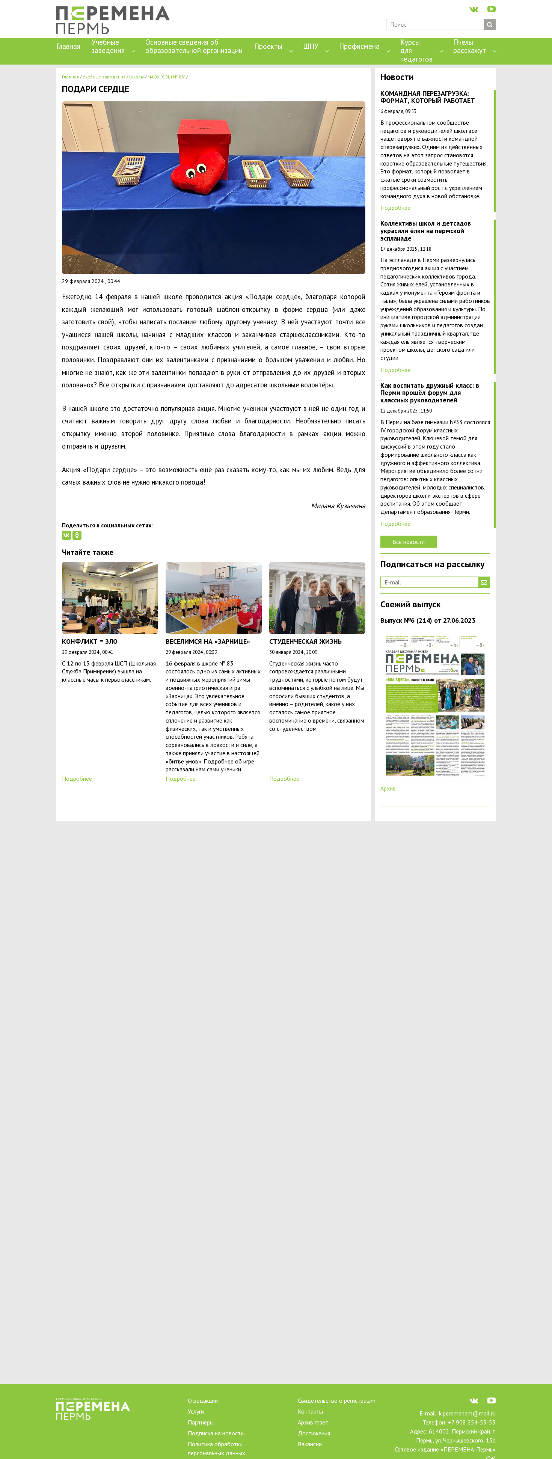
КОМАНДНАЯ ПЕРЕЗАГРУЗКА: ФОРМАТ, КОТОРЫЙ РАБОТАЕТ (427, 97)
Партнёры (201, 1422)
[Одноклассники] (76, 535)
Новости (397, 77)
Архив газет (313, 1422)
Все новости (408, 541)
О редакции (203, 1400)
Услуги (196, 1411)
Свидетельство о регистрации (337, 1400)
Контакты (310, 1411)
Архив (388, 788)
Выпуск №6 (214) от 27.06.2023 (427, 621)
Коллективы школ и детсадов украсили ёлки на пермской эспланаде (425, 231)
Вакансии (310, 1444)
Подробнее (77, 778)
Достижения (314, 1433)
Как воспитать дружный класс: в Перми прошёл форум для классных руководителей (429, 393)
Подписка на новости (216, 1433)
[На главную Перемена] (115, 21)
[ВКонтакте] (66, 535)
